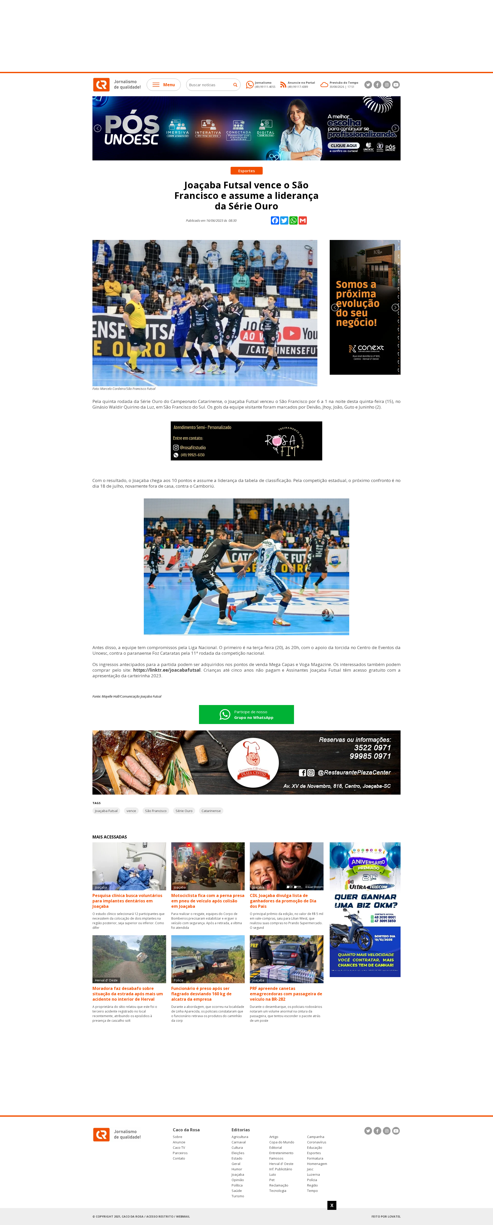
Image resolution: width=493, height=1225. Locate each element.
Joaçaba (238, 1174)
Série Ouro (184, 810)
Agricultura (240, 1137)
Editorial (275, 1147)
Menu (169, 85)
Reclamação (278, 1185)
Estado (237, 1158)
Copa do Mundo (281, 1142)
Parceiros (180, 1153)
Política (237, 1185)
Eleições (238, 1153)
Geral (236, 1163)
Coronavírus (316, 1142)
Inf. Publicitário (280, 1169)
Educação (314, 1147)
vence (131, 810)
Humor (237, 1169)
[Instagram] (387, 85)
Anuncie (179, 1142)
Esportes (314, 1153)
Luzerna (313, 1174)
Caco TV (179, 1147)
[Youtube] (396, 85)
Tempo (312, 1190)
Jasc (310, 1169)
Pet (271, 1180)
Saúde (237, 1190)
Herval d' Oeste (281, 1163)
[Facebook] (377, 85)
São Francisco (156, 810)
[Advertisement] (154, 36)
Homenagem (317, 1163)
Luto (272, 1174)
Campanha (315, 1137)
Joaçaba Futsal (106, 810)
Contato (179, 1158)
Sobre (177, 1137)
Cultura (237, 1147)
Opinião (238, 1180)
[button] (395, 128)
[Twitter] (368, 85)
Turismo (238, 1196)
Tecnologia (277, 1190)
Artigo (273, 1137)
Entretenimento (281, 1153)
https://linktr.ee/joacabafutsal (167, 670)
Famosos (276, 1158)
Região (312, 1185)
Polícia (312, 1180)
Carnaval (239, 1142)
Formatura (315, 1158)
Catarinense (211, 810)
